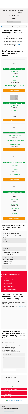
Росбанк (5, 235)
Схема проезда (8, 394)
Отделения (12, 10)
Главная (4, 10)
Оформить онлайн (14, 90)
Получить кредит (21, 11)
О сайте (3, 406)
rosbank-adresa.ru (9, 411)
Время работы (8, 392)
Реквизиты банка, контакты (11, 389)
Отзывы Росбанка (8, 397)
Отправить (9, 369)
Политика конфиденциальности (9, 408)
